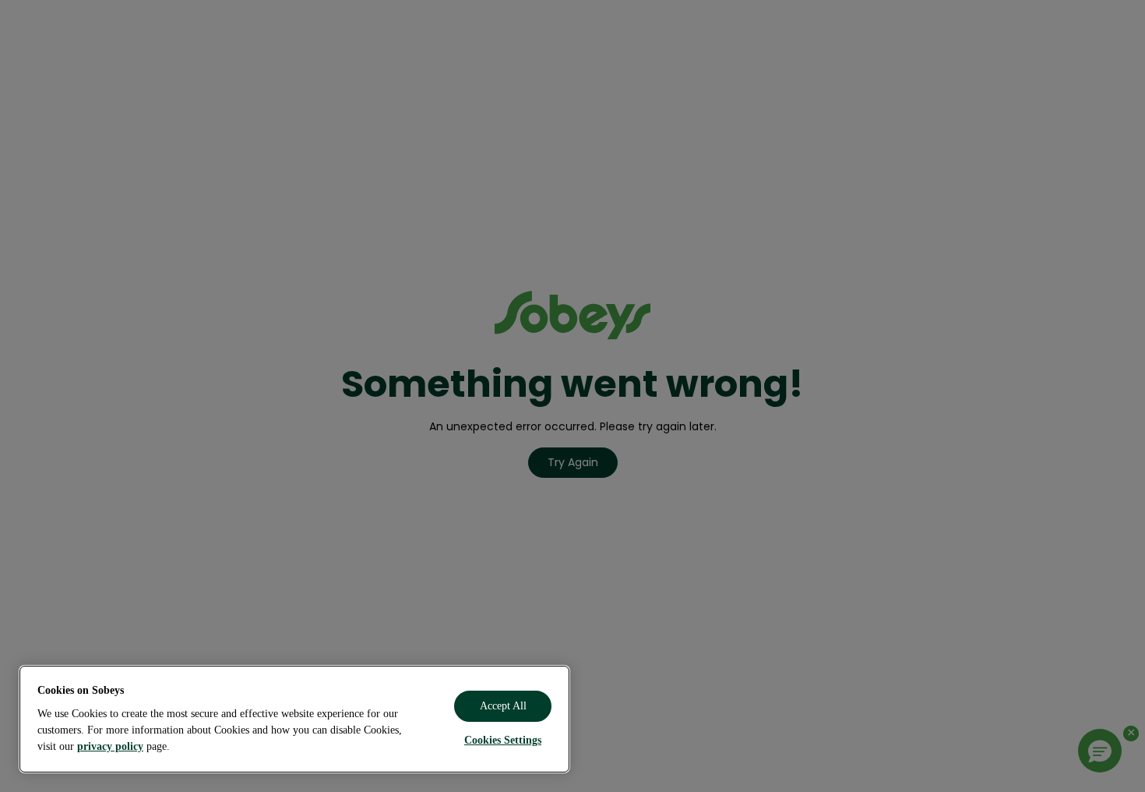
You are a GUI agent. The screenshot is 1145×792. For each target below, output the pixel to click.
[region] (294, 719)
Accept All (503, 706)
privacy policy (110, 746)
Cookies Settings (502, 740)
